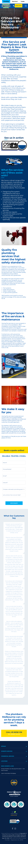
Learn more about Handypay (8, 773)
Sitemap (3, 833)
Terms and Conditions (13, 833)
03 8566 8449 (14, 734)
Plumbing (6, 1)
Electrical (15, 1)
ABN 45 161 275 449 (15, 838)
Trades (23, 1)
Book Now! (18, 5)
